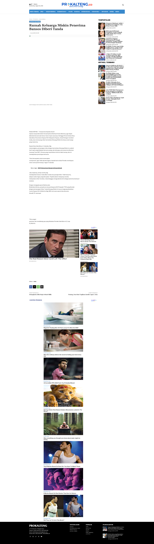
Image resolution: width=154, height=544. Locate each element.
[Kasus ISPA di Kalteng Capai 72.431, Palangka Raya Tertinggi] (101, 100)
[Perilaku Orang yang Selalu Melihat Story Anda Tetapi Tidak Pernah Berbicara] (101, 49)
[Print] (41, 286)
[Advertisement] (63, 118)
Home (30, 19)
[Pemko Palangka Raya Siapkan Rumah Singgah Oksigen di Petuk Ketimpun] (101, 85)
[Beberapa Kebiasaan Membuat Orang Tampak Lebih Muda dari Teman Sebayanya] (101, 33)
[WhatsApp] (38, 286)
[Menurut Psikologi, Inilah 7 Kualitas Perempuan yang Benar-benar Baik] (101, 26)
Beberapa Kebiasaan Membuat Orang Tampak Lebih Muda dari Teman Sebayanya (114, 33)
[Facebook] (30, 286)
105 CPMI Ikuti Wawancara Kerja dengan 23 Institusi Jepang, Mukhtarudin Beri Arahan (114, 92)
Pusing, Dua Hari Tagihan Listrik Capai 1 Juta (83, 294)
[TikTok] (36, 537)
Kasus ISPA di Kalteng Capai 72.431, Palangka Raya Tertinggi (115, 99)
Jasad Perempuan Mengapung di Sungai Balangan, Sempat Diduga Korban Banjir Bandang (114, 41)
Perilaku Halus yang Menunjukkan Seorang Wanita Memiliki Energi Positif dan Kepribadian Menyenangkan (113, 76)
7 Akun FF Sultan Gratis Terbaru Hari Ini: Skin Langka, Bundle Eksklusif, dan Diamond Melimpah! (114, 56)
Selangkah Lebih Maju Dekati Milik (40, 294)
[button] (123, 5)
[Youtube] (42, 537)
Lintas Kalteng (42, 19)
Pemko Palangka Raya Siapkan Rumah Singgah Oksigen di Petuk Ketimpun (114, 84)
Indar (35, 281)
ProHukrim (35, 19)
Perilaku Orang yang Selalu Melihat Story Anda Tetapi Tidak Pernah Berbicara (115, 48)
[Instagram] (33, 537)
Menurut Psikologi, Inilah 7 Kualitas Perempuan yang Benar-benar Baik (114, 25)
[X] (34, 286)
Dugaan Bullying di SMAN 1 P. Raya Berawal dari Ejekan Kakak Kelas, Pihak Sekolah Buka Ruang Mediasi (115, 67)
